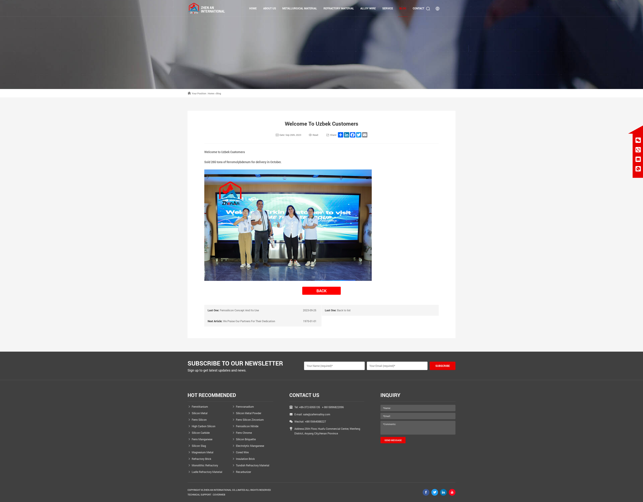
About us (269, 8)
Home (253, 8)
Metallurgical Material (299, 8)
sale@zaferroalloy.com (316, 414)
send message (393, 440)
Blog (402, 8)
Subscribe (442, 366)
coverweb (219, 494)
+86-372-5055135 (309, 407)
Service (387, 8)
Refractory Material (339, 8)
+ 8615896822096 (333, 407)
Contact (418, 8)
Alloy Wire (368, 8)
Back (321, 290)
